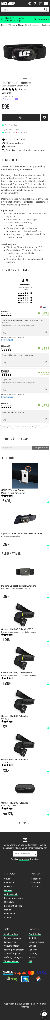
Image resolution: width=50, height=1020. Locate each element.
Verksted (33, 957)
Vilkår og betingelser (13, 957)
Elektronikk (22, 25)
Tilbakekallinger (11, 961)
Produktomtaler (11, 946)
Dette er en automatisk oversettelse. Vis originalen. (18, 325)
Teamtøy (33, 953)
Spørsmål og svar (12, 953)
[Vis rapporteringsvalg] (46, 332)
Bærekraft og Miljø (13, 906)
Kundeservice (9, 942)
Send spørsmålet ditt (40, 448)
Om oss (32, 946)
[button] (25, 160)
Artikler (7, 917)
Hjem (3, 25)
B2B (30, 961)
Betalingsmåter (10, 934)
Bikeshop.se (7, 339)
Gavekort (8, 878)
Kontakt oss (34, 938)
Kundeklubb (10, 913)
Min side (8, 886)
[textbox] (16, 447)
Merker (7, 909)
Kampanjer (9, 882)
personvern (24, 859)
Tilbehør (11, 25)
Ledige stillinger (36, 942)
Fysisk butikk (35, 934)
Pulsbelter (34, 25)
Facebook (36, 878)
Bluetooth (46, 25)
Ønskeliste (9, 902)
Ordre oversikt (11, 894)
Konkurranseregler (12, 938)
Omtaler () (7, 92)
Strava (34, 886)
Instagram (36, 882)
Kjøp (21, 117)
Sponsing (33, 949)
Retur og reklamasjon (13, 949)
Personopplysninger (13, 898)
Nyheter (8, 890)
